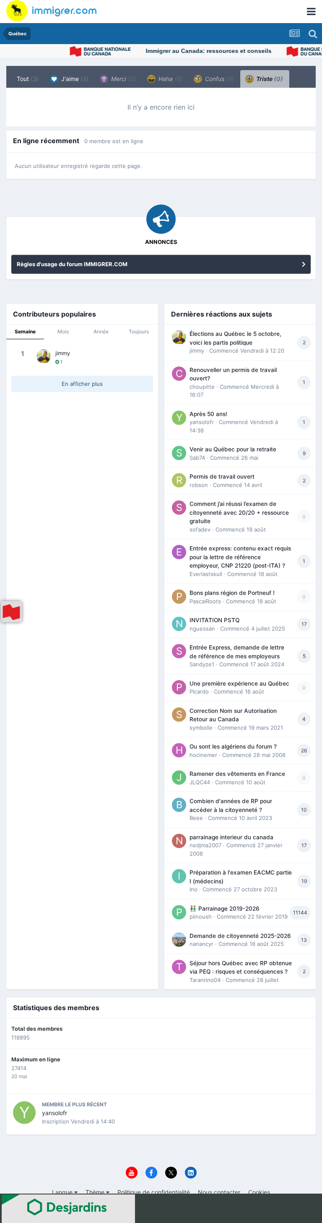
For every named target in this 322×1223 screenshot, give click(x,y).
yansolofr (202, 422)
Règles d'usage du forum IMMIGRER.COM (72, 264)
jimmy (62, 353)
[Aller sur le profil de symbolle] (179, 714)
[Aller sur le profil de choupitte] (179, 374)
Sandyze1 (202, 664)
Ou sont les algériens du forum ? (233, 746)
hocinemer (203, 755)
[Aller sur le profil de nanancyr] (179, 939)
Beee (196, 817)
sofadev (200, 529)
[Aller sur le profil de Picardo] (179, 687)
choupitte (202, 386)
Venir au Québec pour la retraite (233, 449)
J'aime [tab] (74, 78)
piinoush (201, 916)
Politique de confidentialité (153, 1192)
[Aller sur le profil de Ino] (179, 876)
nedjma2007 (205, 845)
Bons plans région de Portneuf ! (232, 592)
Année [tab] (101, 331)
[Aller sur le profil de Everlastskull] (179, 552)
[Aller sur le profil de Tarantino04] (179, 967)
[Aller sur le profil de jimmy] (43, 356)
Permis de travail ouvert (222, 476)
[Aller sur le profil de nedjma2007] (179, 841)
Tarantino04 (205, 980)
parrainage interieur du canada (231, 837)
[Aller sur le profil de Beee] (179, 805)
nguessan (202, 628)
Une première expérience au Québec (239, 683)
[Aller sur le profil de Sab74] (179, 453)
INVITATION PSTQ (214, 620)
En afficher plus (82, 383)
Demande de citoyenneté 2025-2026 (240, 935)
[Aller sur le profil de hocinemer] (179, 750)
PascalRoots (205, 601)
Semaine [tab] (25, 331)
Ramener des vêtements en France (237, 773)
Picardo (199, 691)
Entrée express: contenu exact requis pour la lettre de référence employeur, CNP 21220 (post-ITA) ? (240, 557)
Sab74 (197, 457)
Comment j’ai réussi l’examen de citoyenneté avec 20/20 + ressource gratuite (239, 512)
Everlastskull (206, 574)
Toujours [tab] (139, 331)
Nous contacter (219, 1192)
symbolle (201, 727)
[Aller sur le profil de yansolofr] (179, 418)
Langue (63, 1192)
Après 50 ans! (208, 414)
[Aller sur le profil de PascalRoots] (179, 596)
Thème (96, 1192)
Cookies (259, 1192)
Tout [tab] (28, 78)
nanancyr (201, 943)
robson (199, 485)
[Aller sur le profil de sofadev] (179, 507)
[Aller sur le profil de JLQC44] (179, 777)
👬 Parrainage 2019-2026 (225, 908)
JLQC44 (200, 782)
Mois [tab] (63, 331)
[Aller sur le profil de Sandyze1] (179, 651)
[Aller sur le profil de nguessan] (179, 624)
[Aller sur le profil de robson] (179, 480)
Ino (193, 889)
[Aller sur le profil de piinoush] (179, 912)
